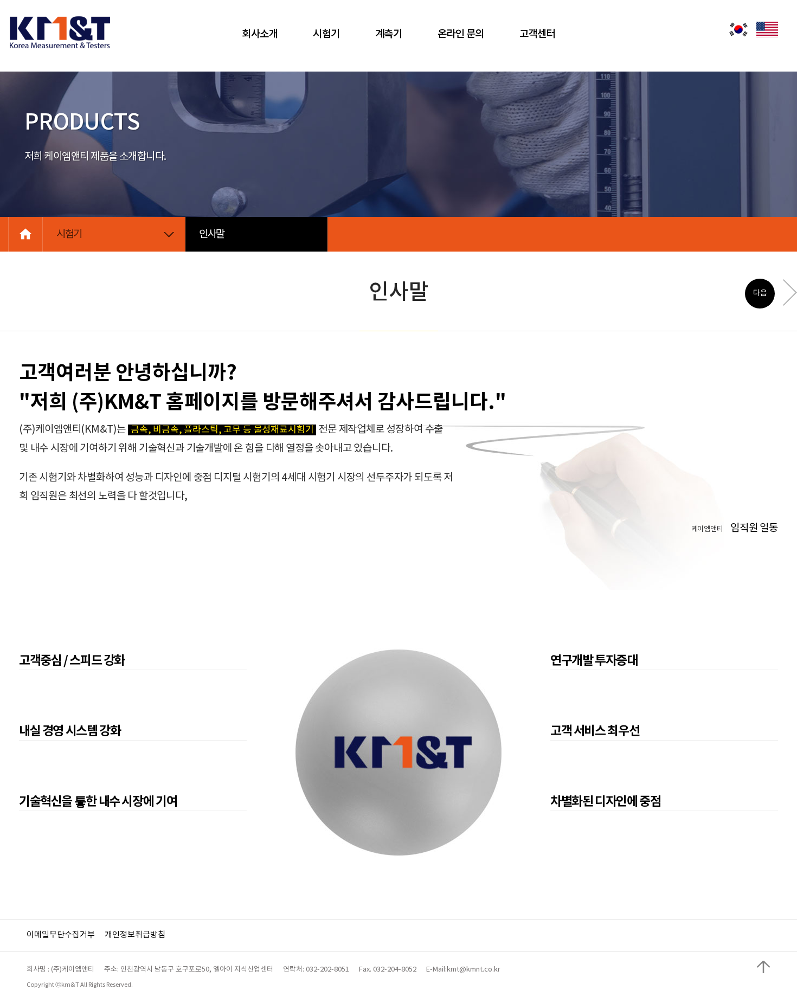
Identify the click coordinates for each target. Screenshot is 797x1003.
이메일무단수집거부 (61, 935)
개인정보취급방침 (135, 935)
